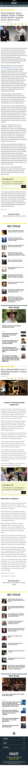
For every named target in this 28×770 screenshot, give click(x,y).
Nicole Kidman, (17, 216)
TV (2, 692)
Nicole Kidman (14, 67)
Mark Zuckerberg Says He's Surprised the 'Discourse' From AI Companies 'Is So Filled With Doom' (11, 349)
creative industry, (6, 582)
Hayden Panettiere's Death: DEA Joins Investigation (16, 659)
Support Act (12, 573)
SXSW (2, 48)
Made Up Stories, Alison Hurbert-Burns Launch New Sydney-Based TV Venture (16, 600)
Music (4, 331)
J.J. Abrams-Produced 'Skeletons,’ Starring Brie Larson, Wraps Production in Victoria (16, 622)
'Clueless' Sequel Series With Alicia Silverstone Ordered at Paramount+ (16, 231)
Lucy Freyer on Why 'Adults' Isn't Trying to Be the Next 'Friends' (13, 695)
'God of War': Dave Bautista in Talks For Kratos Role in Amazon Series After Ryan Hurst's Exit (16, 291)
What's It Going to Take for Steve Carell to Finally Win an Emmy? (15, 261)
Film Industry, (22, 582)
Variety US (6, 209)
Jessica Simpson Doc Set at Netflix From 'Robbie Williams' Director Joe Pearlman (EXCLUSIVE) (16, 615)
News (12, 9)
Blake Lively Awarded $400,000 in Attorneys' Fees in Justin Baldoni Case (10, 720)
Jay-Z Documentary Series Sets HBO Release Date (10, 726)
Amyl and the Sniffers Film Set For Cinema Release (16, 268)
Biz (3, 345)
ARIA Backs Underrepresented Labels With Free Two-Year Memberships (10, 335)
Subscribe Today (14, 759)
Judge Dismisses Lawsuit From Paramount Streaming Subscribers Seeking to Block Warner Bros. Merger (16, 254)
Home (2, 9)
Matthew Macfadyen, (8, 216)
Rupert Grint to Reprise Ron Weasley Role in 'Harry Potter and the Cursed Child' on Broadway (16, 630)
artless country (11, 561)
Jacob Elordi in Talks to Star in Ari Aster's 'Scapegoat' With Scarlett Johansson (10, 342)
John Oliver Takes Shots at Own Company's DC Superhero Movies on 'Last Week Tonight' (16, 239)
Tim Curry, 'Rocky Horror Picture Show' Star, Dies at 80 (15, 644)
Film (7, 9)
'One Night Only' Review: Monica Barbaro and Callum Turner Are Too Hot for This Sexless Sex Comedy (16, 276)
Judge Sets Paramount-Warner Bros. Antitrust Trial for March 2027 (16, 246)
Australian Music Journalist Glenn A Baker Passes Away (16, 283)
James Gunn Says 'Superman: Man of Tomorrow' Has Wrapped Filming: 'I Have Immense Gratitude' (10, 712)
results (14, 506)
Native (14, 584)
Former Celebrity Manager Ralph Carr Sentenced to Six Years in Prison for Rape (16, 608)
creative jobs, (14, 582)
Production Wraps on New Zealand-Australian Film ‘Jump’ (11, 326)
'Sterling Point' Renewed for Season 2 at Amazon (16, 651)
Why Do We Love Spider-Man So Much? (15, 636)
